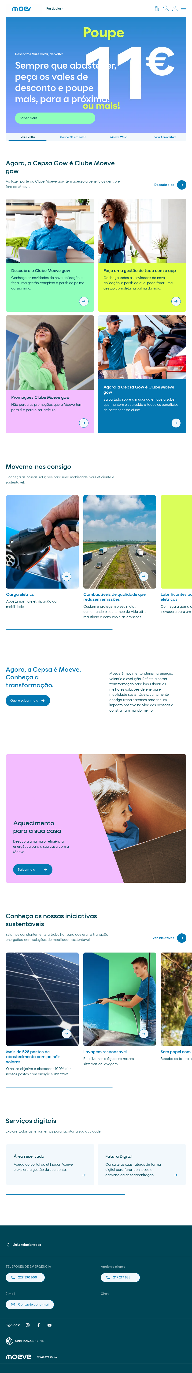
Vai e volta (28, 137)
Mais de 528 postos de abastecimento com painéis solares (33, 1057)
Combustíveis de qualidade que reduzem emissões (114, 597)
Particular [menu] (54, 8)
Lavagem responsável (105, 1052)
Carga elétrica (20, 595)
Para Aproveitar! (165, 137)
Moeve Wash (118, 137)
